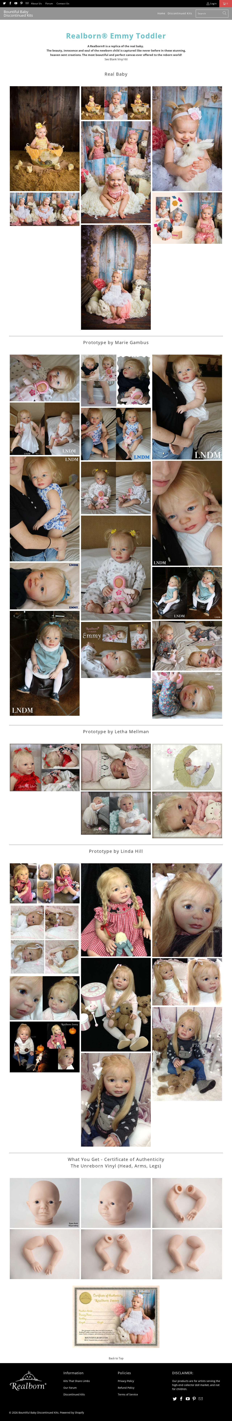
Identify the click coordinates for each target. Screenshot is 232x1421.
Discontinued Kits (74, 1394)
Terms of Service (128, 1394)
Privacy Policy (126, 1381)
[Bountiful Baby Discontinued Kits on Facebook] (9, 3)
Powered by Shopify (72, 1412)
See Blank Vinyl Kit (116, 59)
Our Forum (70, 1387)
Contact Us (63, 3)
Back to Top (116, 1358)
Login (213, 3)
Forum (49, 3)
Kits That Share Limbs (76, 1381)
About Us (36, 3)
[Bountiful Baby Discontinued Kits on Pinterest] (21, 3)
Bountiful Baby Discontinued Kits (38, 1412)
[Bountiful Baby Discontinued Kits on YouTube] (15, 3)
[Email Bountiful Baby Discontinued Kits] (26, 3)
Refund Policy (126, 1387)
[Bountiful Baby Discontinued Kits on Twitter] (4, 3)
